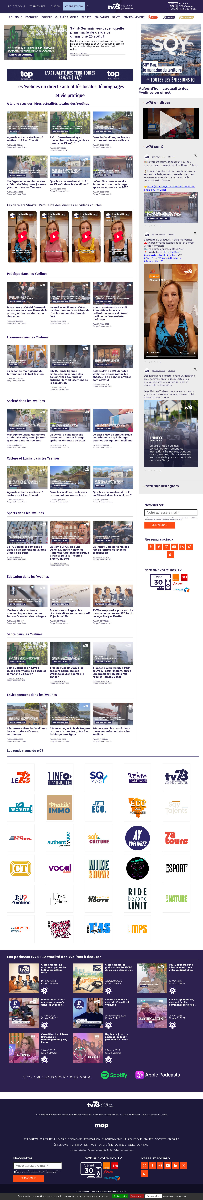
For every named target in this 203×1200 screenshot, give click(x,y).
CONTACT (143, 1144)
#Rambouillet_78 (154, 261)
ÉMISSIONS (60, 1144)
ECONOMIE (31, 17)
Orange (188, 6)
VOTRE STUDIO (74, 6)
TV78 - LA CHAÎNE (101, 1144)
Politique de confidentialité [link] (174, 1196)
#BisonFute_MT (153, 258)
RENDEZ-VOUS (16, 6)
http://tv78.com (172, 252)
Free (181, 9)
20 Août (171, 371)
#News (148, 255)
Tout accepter (120, 1196)
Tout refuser (137, 1196)
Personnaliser (153, 1196)
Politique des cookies (123, 1150)
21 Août (171, 157)
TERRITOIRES (37, 6)
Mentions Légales (78, 1150)
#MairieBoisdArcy (171, 258)
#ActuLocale (159, 255)
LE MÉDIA (55, 6)
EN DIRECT (31, 1139)
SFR (181, 6)
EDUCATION (102, 17)
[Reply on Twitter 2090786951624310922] (145, 226)
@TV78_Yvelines (158, 157)
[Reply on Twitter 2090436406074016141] (145, 470)
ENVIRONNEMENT (134, 17)
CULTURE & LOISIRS (66, 17)
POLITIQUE (15, 17)
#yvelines (172, 255)
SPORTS (86, 17)
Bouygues (190, 9)
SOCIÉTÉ (47, 17)
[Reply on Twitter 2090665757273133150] (145, 362)
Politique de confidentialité (100, 1150)
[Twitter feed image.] (171, 207)
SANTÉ (116, 17)
